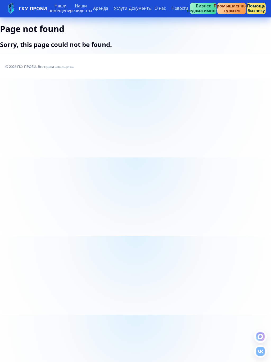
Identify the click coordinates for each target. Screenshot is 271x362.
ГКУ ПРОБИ (33, 8)
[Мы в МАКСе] (260, 336)
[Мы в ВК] (260, 351)
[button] (100, 8)
